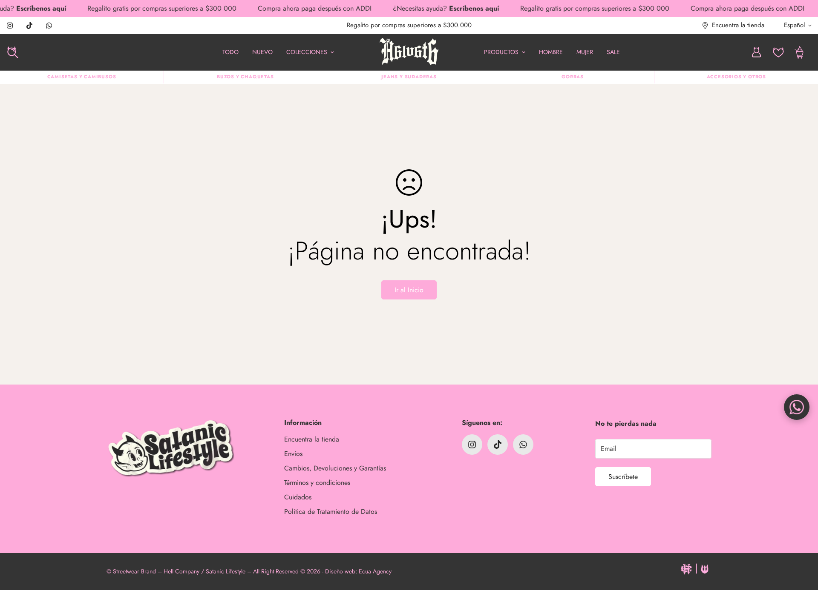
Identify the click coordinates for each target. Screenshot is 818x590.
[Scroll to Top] (801, 543)
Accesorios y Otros (736, 76)
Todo (230, 52)
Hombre (551, 52)
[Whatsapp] (49, 25)
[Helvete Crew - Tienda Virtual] (409, 52)
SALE (613, 52)
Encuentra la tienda (311, 439)
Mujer (584, 52)
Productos (501, 52)
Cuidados (297, 497)
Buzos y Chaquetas (245, 76)
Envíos (293, 454)
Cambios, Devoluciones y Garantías (335, 468)
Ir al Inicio (409, 290)
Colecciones (306, 52)
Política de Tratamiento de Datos (330, 511)
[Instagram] (9, 25)
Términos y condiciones (317, 482)
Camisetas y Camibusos (81, 76)
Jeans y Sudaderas (409, 76)
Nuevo (262, 52)
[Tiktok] (29, 25)
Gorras (573, 76)
